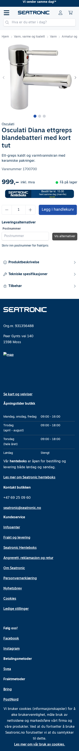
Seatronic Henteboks (20, 548)
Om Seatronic (14, 568)
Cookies (9, 599)
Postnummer (12, 228)
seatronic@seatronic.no (22, 508)
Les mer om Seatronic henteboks (29, 477)
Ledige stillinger (16, 609)
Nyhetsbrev (12, 588)
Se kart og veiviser (17, 394)
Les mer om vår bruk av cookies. (39, 744)
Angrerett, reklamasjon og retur (28, 558)
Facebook (11, 638)
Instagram (11, 649)
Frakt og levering (16, 537)
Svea (7, 669)
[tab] (34, 116)
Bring (7, 689)
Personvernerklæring (20, 578)
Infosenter (11, 527)
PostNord (11, 699)
